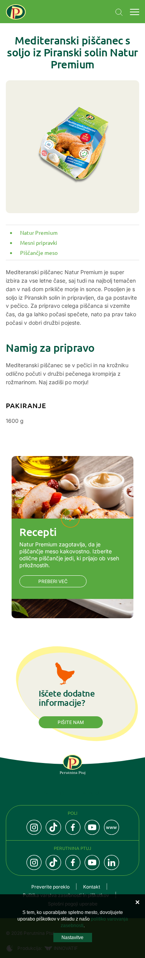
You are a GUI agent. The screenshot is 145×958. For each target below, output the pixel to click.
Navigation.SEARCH (119, 12)
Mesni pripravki (38, 242)
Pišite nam (71, 722)
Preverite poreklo (50, 887)
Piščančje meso (39, 252)
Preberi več (53, 581)
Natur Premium (39, 232)
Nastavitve (72, 937)
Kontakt (91, 887)
